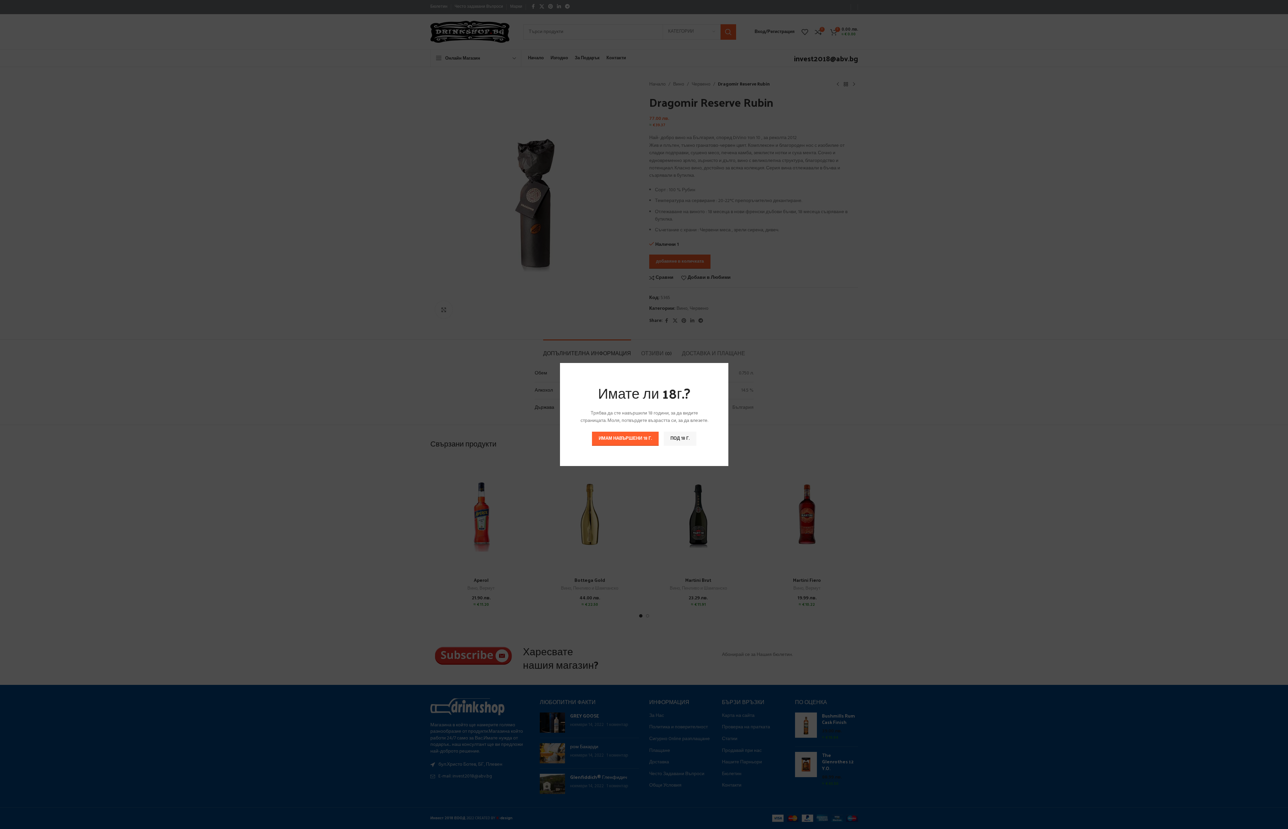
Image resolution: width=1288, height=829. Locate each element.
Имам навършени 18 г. (625, 438)
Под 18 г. (680, 438)
